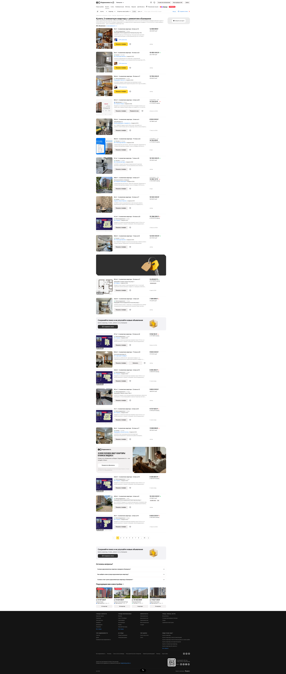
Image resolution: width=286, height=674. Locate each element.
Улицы (163, 620)
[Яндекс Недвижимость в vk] (184, 654)
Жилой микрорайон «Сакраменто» (122, 123)
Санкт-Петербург (122, 618)
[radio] (120, 537)
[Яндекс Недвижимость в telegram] (189, 654)
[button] (154, 2)
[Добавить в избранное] (130, 44)
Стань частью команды (118, 653)
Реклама (109, 653)
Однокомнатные (144, 620)
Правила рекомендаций (148, 653)
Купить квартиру (166, 635)
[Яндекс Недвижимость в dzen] (186, 654)
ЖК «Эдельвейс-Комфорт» (120, 355)
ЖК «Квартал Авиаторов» (120, 181)
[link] (187, 2)
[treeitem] (100, 7)
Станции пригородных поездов (169, 618)
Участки (98, 635)
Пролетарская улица (135, 500)
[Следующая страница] (148, 538)
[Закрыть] (189, 11)
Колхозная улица (134, 302)
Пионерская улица (134, 32)
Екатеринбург (121, 622)
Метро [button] (174, 11)
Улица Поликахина (122, 635)
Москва (120, 616)
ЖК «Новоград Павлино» (120, 56)
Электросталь (99, 620)
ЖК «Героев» (117, 220)
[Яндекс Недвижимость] (105, 2)
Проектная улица (129, 281)
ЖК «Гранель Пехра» (119, 103)
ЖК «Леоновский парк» (119, 162)
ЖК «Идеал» (117, 283)
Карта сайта (165, 653)
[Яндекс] (187, 671)
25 (144, 538)
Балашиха (126, 180)
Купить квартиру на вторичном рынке (171, 641)
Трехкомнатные (144, 616)
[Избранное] (151, 2)
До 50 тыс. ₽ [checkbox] (112, 267)
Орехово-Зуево (100, 616)
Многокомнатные (144, 622)
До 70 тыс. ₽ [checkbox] (122, 267)
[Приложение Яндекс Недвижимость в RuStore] (189, 664)
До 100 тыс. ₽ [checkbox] (132, 267)
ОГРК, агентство (123, 39)
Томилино (98, 626)
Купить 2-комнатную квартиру (169, 644)
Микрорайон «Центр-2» (119, 80)
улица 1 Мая (127, 393)
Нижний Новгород (122, 626)
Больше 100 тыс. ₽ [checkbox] (104, 271)
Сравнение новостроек (168, 622)
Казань (120, 624)
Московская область (119, 180)
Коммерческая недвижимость (103, 639)
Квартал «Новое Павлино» (120, 200)
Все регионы (165, 616)
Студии (142, 624)
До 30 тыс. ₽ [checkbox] (102, 267)
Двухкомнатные (144, 618)
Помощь (158, 653)
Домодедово (99, 624)
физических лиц (108, 470)
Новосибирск (121, 620)
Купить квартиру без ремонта (169, 646)
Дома (97, 637)
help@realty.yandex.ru (126, 663)
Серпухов (98, 618)
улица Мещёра (117, 121)
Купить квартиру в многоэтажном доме (172, 637)
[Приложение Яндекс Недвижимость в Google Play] (183, 664)
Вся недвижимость (100, 653)
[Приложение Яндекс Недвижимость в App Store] (181, 664)
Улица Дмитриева (122, 637)
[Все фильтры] (97, 11)
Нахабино (98, 622)
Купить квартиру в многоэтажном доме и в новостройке (176, 639)
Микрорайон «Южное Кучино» (121, 432)
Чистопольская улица (119, 354)
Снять (141, 637)
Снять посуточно (144, 635)
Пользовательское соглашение (133, 653)
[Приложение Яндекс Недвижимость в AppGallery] (186, 664)
